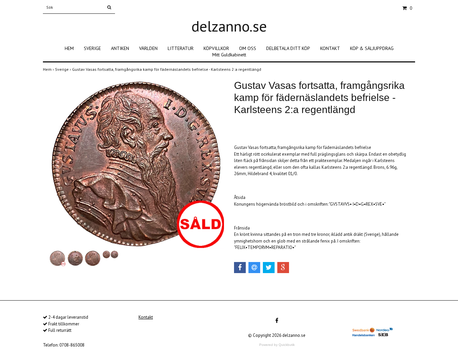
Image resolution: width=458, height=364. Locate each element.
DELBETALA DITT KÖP (288, 48)
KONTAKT (330, 48)
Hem (49, 69)
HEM (69, 48)
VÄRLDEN (148, 48)
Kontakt (145, 317)
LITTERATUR (180, 48)
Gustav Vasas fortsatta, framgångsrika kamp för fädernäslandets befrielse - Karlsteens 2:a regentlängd (167, 69)
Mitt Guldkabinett (229, 55)
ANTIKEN (120, 48)
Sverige (63, 69)
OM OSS (247, 48)
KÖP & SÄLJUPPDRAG (372, 48)
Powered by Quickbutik (277, 345)
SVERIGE (92, 48)
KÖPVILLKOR (216, 48)
